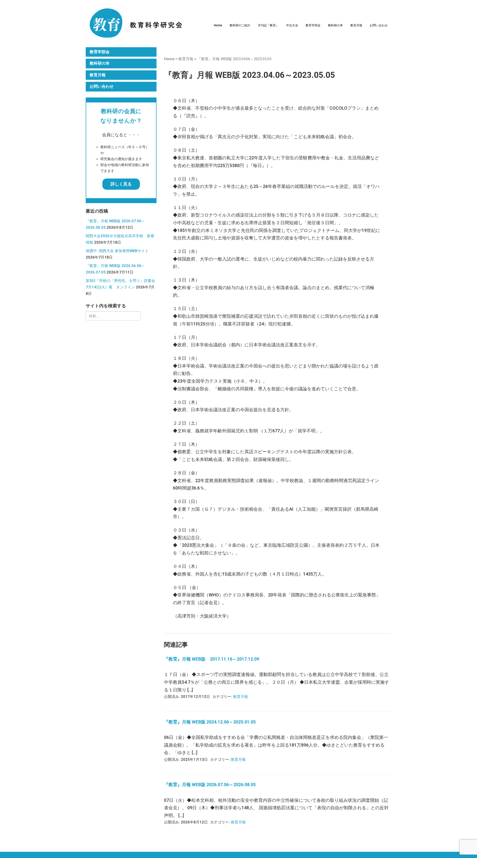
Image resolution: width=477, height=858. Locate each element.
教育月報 (356, 25)
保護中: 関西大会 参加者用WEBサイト (117, 251)
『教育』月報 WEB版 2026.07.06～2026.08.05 (210, 784)
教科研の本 (335, 25)
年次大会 (292, 25)
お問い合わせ (379, 25)
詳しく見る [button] (121, 183)
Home (218, 25)
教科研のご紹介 (240, 25)
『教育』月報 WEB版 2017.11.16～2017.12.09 (211, 659)
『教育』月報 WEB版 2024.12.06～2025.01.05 (210, 721)
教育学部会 (313, 25)
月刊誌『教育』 (268, 25)
